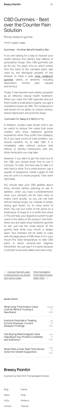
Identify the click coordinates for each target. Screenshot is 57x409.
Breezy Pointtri (12, 4)
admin (15, 42)
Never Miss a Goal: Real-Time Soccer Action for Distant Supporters (24, 350)
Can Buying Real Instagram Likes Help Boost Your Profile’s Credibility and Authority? (23, 337)
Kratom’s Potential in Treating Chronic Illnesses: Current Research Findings (20, 323)
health (22, 42)
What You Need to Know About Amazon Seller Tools (42, 274)
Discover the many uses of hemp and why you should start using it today (17, 274)
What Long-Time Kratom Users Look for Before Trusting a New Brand (21, 309)
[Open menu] (51, 4)
